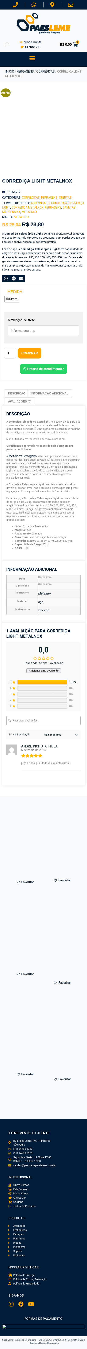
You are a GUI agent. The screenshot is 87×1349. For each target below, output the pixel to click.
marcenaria (11, 212)
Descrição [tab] (17, 393)
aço (40, 602)
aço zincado (40, 203)
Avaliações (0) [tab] (19, 401)
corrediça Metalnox (28, 207)
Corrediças (45, 71)
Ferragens (25, 71)
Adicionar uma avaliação (43, 670)
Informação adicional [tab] (49, 393)
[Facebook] (21, 1304)
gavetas (69, 207)
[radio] (12, 299)
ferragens (53, 207)
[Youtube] (31, 1304)
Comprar (29, 353)
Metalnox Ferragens (23, 456)
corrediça (59, 203)
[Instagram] (11, 1304)
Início (9, 71)
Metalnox (29, 212)
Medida (14, 292)
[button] (32, 58)
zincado (43, 610)
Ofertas (65, 197)
